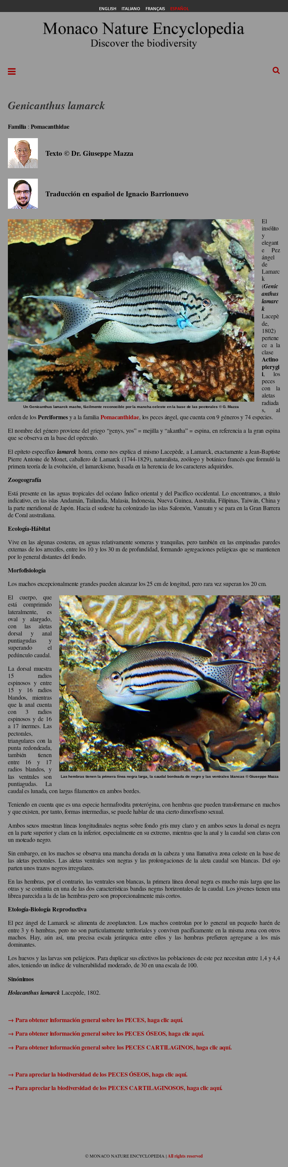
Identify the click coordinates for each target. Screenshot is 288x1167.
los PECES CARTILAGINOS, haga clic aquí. (174, 1047)
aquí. (176, 1019)
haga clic (158, 1019)
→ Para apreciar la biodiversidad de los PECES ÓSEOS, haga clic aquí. (98, 1074)
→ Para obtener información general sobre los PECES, (77, 1019)
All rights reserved (185, 1156)
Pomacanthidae (119, 417)
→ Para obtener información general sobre (62, 1047)
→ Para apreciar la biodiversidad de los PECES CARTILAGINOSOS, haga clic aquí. (115, 1087)
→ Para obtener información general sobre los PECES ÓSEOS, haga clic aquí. (106, 1033)
